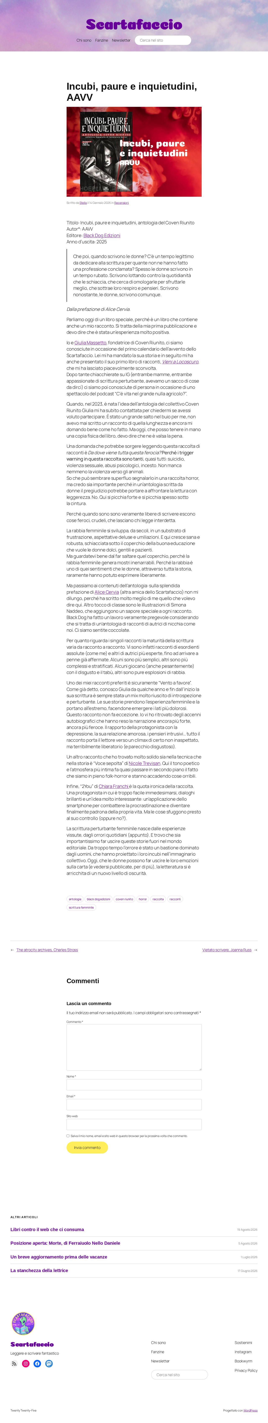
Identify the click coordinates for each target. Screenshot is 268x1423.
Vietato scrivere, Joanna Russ (226, 949)
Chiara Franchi (114, 786)
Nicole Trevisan (144, 763)
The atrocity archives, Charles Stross (47, 949)
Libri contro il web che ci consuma (47, 1229)
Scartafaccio (134, 22)
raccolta (158, 899)
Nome (71, 1076)
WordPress (251, 1410)
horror (143, 899)
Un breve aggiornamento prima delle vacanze (58, 1257)
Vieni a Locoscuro (180, 362)
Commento (75, 1022)
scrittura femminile (81, 907)
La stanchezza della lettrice (39, 1270)
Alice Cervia (107, 592)
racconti (175, 899)
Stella (83, 203)
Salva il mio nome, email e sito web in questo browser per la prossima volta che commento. (129, 1136)
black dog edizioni (98, 899)
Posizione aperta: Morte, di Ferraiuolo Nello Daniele (65, 1243)
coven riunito (124, 899)
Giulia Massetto (90, 342)
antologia (75, 899)
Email (71, 1096)
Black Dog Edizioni (102, 235)
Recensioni (121, 203)
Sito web (72, 1116)
